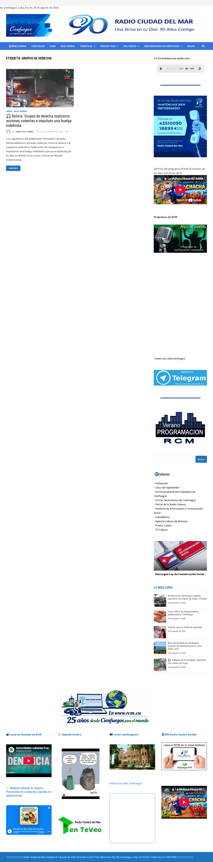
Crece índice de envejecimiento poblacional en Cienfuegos (183, 613)
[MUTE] (186, 68)
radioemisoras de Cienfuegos (161, 46)
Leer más (14, 168)
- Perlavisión (161, 483)
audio (9, 111)
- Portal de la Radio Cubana (170, 504)
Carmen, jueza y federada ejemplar (185, 627)
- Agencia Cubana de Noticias (171, 521)
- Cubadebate (161, 517)
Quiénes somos (17, 46)
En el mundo (68, 46)
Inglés (191, 46)
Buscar (201, 459)
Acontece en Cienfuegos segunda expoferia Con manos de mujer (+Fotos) (187, 597)
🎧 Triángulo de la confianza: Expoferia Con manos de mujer (187, 661)
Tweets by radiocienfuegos (169, 358)
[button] (180, 238)
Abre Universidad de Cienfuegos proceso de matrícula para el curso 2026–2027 (185, 646)
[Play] (161, 68)
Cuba (53, 46)
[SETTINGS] (199, 68)
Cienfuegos (38, 46)
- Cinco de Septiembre (166, 487)
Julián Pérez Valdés (25, 131)
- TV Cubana (161, 529)
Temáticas (86, 46)
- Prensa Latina (162, 525)
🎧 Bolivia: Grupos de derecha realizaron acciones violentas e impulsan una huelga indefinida (39, 121)
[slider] (171, 68)
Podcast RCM (108, 46)
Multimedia (129, 46)
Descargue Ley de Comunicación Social (179, 574)
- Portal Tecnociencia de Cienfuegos (175, 500)
